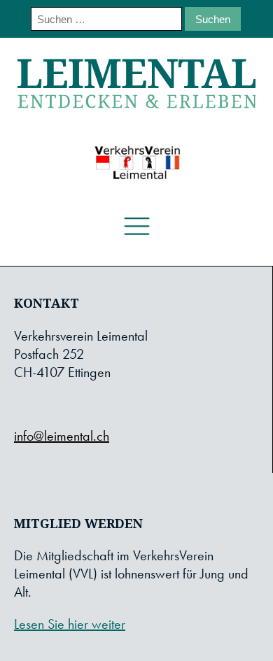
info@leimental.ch (61, 436)
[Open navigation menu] (136, 227)
